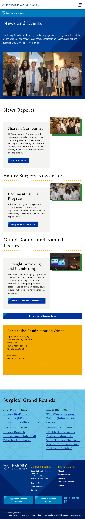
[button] (18, 160)
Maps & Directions (38, 486)
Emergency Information (31, 515)
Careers (34, 490)
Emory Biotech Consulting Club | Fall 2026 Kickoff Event (19, 436)
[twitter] (69, 499)
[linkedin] (73, 499)
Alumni (61, 471)
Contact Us (35, 483)
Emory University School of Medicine (20, 4)
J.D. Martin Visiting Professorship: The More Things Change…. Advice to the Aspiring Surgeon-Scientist (63, 440)
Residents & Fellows (66, 482)
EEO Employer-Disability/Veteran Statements (62, 515)
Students (61, 485)
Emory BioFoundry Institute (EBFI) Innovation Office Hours (21, 418)
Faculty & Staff (64, 474)
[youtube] (65, 502)
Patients (61, 478)
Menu (80, 7)
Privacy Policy (12, 515)
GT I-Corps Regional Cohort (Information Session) (61, 418)
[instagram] (77, 499)
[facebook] (66, 499)
